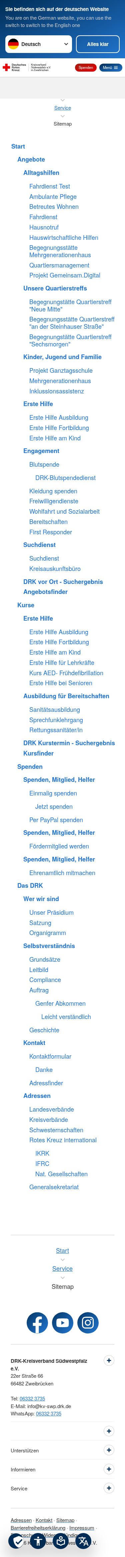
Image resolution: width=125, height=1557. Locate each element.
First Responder (50, 532)
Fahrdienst (43, 217)
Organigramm (47, 932)
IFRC (42, 1163)
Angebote (31, 159)
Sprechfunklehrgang (56, 720)
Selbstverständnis (49, 946)
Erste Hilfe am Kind (55, 438)
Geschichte (44, 1030)
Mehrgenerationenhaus (60, 380)
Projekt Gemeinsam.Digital (64, 275)
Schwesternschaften (56, 1130)
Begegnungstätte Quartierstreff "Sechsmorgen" (70, 340)
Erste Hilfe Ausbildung (58, 417)
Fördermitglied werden (59, 846)
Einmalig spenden (53, 793)
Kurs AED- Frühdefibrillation (66, 673)
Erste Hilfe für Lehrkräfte (61, 662)
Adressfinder (46, 1083)
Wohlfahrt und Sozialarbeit (64, 511)
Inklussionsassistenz (56, 391)
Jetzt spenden (54, 806)
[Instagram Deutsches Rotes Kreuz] (88, 1322)
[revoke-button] (16, 1541)
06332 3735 (32, 1398)
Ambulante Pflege (53, 196)
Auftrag (39, 990)
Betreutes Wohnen (54, 206)
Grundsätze (44, 959)
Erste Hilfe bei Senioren (60, 683)
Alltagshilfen (41, 173)
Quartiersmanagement (59, 265)
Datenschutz (24, 1534)
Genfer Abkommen (60, 1003)
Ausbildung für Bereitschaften (66, 696)
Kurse (25, 605)
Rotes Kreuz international (63, 1140)
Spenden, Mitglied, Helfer (59, 779)
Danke (44, 1069)
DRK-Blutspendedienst (65, 477)
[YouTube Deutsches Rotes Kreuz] (62, 1322)
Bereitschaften (48, 521)
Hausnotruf (44, 227)
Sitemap (65, 1519)
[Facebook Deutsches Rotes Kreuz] (37, 1322)
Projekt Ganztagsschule (61, 370)
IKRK (42, 1153)
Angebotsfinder (45, 592)
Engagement (41, 451)
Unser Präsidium (51, 912)
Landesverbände (51, 1109)
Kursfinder (38, 753)
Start (18, 146)
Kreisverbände (48, 1119)
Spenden (86, 67)
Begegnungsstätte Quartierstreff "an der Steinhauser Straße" (72, 322)
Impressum (81, 1527)
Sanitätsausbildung (54, 709)
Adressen (37, 1096)
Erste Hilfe (38, 404)
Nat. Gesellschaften (61, 1174)
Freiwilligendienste (53, 501)
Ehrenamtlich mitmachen (62, 872)
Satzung (40, 922)
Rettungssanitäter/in (56, 730)
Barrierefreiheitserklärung (38, 1527)
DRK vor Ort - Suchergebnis (63, 582)
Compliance (45, 979)
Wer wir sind (41, 899)
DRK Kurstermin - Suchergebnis (69, 743)
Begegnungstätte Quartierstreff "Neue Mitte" (70, 305)
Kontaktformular (50, 1056)
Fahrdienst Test (49, 186)
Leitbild (38, 969)
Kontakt (34, 1043)
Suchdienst (39, 545)
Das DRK (30, 885)
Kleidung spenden (53, 491)
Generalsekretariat (54, 1187)
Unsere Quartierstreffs (55, 288)
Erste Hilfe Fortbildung (59, 427)
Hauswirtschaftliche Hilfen (63, 237)
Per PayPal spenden (56, 819)
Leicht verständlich (66, 1016)
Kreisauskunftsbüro (55, 568)
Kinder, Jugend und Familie (62, 357)
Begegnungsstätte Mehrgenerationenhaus (60, 251)
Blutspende (44, 464)
